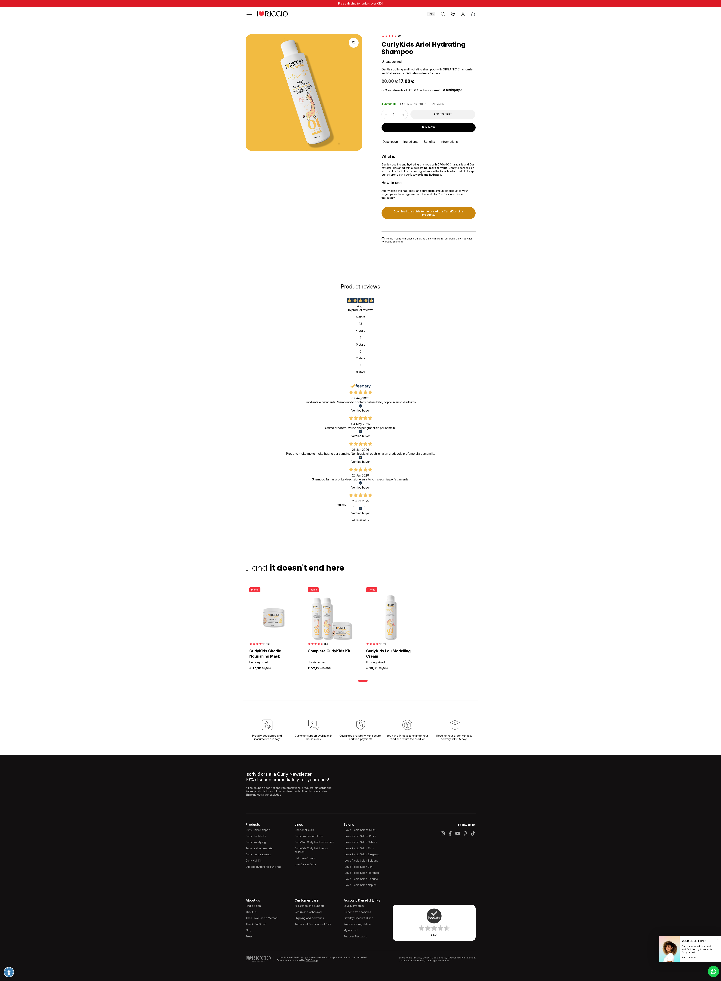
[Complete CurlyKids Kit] (331, 618)
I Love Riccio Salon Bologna (361, 860)
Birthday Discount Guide (358, 918)
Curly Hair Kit (253, 860)
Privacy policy (422, 957)
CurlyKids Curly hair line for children (434, 238)
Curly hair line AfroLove (309, 836)
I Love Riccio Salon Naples (360, 885)
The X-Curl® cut (256, 924)
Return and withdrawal (308, 912)
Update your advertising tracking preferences (424, 960)
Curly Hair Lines (404, 238)
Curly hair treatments (258, 854)
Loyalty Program (354, 905)
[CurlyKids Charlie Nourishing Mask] (272, 618)
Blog (248, 930)
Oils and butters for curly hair (263, 866)
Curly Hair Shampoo (258, 829)
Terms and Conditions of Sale (313, 924)
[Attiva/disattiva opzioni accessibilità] (9, 972)
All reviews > (360, 520)
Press (249, 936)
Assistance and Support (309, 905)
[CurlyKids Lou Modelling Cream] (389, 618)
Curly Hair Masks (256, 836)
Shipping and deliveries (309, 918)
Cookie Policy (439, 957)
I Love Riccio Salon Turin (359, 848)
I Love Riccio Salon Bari (358, 866)
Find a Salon (253, 905)
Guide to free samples (357, 912)
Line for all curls (304, 829)
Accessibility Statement (462, 957)
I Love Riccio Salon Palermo (361, 879)
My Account (351, 930)
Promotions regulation (357, 924)
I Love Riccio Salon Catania (360, 842)
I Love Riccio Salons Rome (360, 836)
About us (251, 912)
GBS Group (312, 960)
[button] (354, 43)
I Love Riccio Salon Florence (361, 872)
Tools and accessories (260, 848)
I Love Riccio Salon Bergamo (361, 854)
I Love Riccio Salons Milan (360, 829)
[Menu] (249, 14)
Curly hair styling (256, 842)
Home (389, 238)
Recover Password (355, 936)
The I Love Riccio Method (262, 918)
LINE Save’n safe (305, 858)
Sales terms (405, 957)
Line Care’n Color (305, 864)
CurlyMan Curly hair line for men (314, 842)
